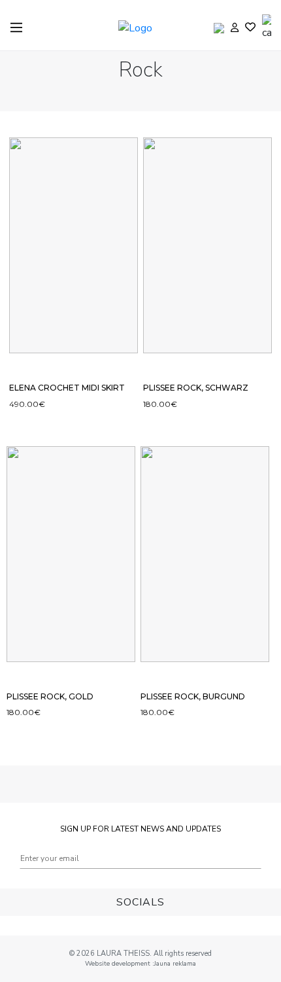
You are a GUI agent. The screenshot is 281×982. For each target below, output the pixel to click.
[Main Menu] (16, 27)
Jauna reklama (175, 963)
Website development (118, 963)
